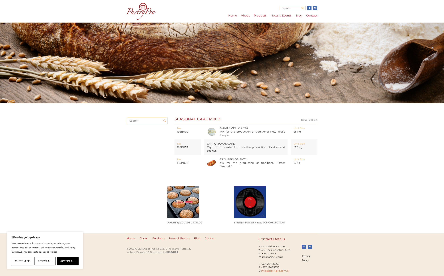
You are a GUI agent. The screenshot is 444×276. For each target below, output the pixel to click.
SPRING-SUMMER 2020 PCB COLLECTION (259, 222)
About (245, 15)
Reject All (45, 261)
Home (232, 15)
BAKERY (313, 119)
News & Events (281, 15)
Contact (311, 15)
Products (260, 15)
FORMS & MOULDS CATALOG (184, 222)
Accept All (67, 261)
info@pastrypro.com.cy (275, 270)
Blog (299, 15)
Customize (22, 261)
